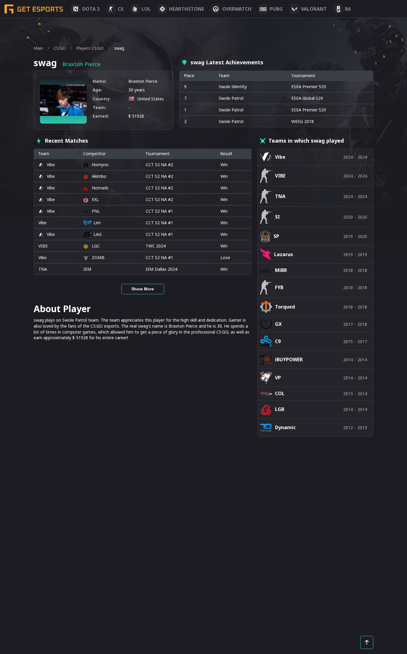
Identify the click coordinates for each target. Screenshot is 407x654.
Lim (97, 222)
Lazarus (283, 254)
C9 (278, 341)
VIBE (43, 246)
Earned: (101, 116)
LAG (98, 234)
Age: (97, 90)
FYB (279, 287)
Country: (102, 99)
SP (276, 236)
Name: (100, 81)
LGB (279, 409)
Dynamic (285, 427)
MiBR (281, 270)
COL (280, 393)
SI (277, 217)
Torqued (285, 306)
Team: (99, 107)
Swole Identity (233, 86)
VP (278, 377)
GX (278, 324)
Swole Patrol (231, 98)
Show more (142, 288)
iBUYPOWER (289, 359)
